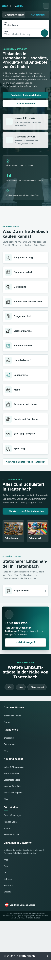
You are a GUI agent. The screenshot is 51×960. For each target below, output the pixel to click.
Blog (6, 799)
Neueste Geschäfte (13, 786)
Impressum (9, 738)
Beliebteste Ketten (12, 780)
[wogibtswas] (12, 6)
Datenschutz (9, 744)
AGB (6, 750)
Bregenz (7, 891)
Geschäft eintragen (12, 815)
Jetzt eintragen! (25, 642)
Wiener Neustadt (37, 687)
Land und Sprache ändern (22, 905)
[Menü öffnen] (46, 6)
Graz (21, 687)
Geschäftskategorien (13, 792)
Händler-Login (10, 822)
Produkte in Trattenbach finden (26, 95)
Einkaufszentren (11, 773)
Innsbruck (8, 885)
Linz (6, 872)
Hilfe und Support (12, 834)
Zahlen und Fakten (12, 715)
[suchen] (44, 33)
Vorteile (7, 828)
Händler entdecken (26, 103)
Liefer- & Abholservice (14, 767)
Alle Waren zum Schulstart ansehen (26, 511)
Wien (10, 687)
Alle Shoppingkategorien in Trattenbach (25, 462)
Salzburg (8, 879)
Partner (7, 722)
